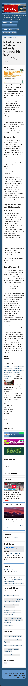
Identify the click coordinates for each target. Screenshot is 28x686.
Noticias (5, 22)
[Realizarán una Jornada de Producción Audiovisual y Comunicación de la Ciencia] (14, 83)
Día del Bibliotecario (12, 655)
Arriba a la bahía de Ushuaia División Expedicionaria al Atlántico (13, 620)
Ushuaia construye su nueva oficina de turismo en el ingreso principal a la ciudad (9, 372)
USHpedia (14, 25)
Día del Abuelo (11, 595)
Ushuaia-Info (7, 37)
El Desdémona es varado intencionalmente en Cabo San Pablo (12, 612)
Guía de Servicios (6, 25)
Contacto (14, 32)
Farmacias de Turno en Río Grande (14, 583)
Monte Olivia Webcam (7, 29)
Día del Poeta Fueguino (13, 645)
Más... (5, 663)
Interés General (6, 32)
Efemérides (16, 29)
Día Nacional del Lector (13, 636)
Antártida (10, 22)
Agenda (15, 22)
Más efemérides (8, 625)
